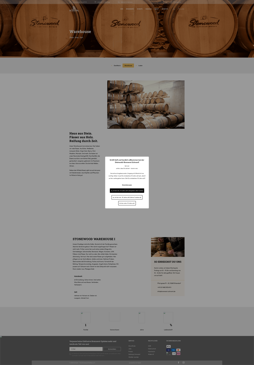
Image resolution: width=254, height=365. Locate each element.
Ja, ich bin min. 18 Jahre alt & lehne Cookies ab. (127, 197)
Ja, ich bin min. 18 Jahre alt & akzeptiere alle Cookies (127, 191)
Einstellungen (127, 185)
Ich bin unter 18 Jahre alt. (127, 203)
